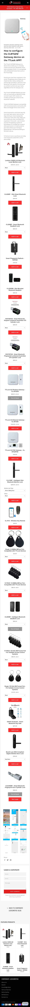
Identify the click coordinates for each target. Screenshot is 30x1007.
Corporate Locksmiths (10, 1002)
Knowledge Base (6, 987)
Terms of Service (6, 989)
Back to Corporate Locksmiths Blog (16, 909)
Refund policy (5, 992)
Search (3, 985)
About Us (4, 982)
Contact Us (5, 997)
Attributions (5, 994)
